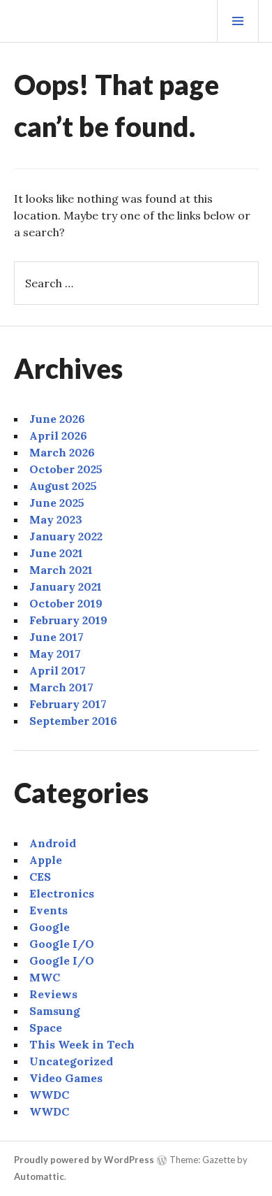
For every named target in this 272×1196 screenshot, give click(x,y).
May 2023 (55, 519)
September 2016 (73, 721)
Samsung (54, 1011)
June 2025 (56, 503)
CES (40, 877)
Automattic (39, 1176)
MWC (44, 977)
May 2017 (55, 654)
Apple (45, 860)
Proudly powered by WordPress (84, 1159)
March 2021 (61, 570)
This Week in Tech (82, 1044)
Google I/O (61, 944)
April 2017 (57, 670)
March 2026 (62, 452)
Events (48, 910)
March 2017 (61, 687)
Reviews (53, 994)
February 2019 (68, 620)
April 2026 (58, 435)
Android (52, 843)
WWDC (49, 1095)
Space (45, 1028)
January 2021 (65, 586)
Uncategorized (71, 1061)
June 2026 (57, 419)
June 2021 (56, 553)
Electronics (61, 893)
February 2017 (68, 704)
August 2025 (63, 486)
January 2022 (66, 536)
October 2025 (66, 469)
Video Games (66, 1078)
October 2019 (66, 603)
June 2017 (56, 637)
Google (49, 927)
